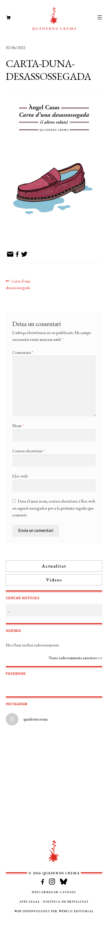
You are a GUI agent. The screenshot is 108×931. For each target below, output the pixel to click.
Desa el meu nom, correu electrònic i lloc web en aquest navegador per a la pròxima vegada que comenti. (53, 508)
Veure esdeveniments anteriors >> (75, 658)
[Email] (10, 254)
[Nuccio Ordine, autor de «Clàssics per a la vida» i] (78, 799)
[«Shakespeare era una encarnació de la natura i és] (78, 745)
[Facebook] (17, 254)
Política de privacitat (66, 902)
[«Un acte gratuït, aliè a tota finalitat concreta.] (78, 772)
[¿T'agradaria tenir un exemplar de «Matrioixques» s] (30, 827)
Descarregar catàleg (54, 892)
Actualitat (54, 566)
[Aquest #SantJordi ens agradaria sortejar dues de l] (30, 772)
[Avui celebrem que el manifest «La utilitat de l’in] (30, 799)
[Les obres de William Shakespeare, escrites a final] (30, 745)
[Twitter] (24, 254)
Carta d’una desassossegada (18, 284)
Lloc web (20, 476)
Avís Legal (29, 902)
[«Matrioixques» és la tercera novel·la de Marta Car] (78, 827)
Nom (17, 425)
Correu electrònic (28, 451)
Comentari (22, 352)
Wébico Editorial (76, 911)
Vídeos (54, 580)
